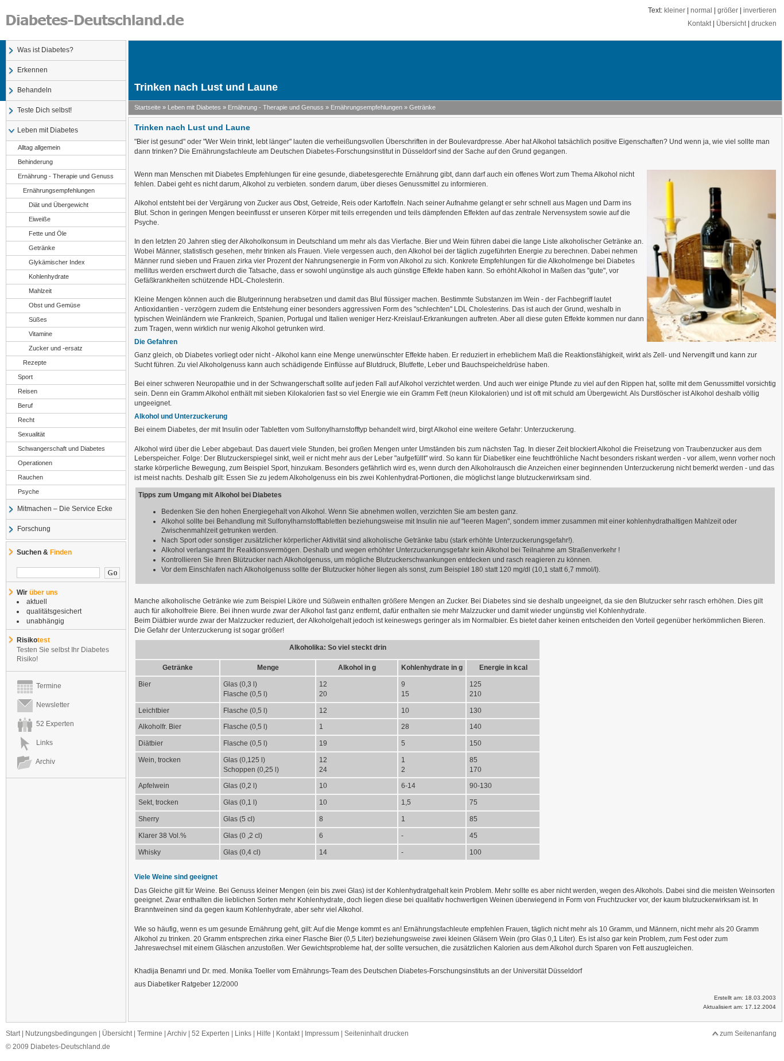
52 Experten (53, 724)
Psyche (28, 491)
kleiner (674, 10)
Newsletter (51, 705)
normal (701, 10)
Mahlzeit (40, 290)
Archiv (44, 762)
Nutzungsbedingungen (61, 1033)
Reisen (27, 391)
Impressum (322, 1033)
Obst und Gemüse (54, 305)
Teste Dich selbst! (44, 110)
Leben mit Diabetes (47, 130)
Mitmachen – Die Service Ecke (64, 509)
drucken (764, 23)
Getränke (42, 247)
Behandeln (34, 90)
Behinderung (35, 161)
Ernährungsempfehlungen (59, 190)
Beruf (25, 405)
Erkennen (32, 70)
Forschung (34, 529)
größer (727, 10)
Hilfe (264, 1033)
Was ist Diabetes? (45, 50)
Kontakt (699, 23)
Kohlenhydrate (49, 276)
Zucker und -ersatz (56, 348)
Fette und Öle (48, 233)
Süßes (38, 319)
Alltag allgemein (39, 147)
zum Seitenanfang (748, 1033)
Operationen (35, 462)
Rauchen (30, 477)
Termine (47, 686)
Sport (25, 376)
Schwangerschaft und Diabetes (61, 448)
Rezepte (34, 362)
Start (13, 1033)
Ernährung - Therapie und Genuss (66, 176)
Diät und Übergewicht (58, 204)
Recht (26, 419)
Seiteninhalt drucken (376, 1033)
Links (43, 743)
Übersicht (731, 23)
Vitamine (40, 333)
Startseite (147, 107)
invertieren (760, 10)
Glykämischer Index (57, 262)
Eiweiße (40, 219)
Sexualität (31, 434)
